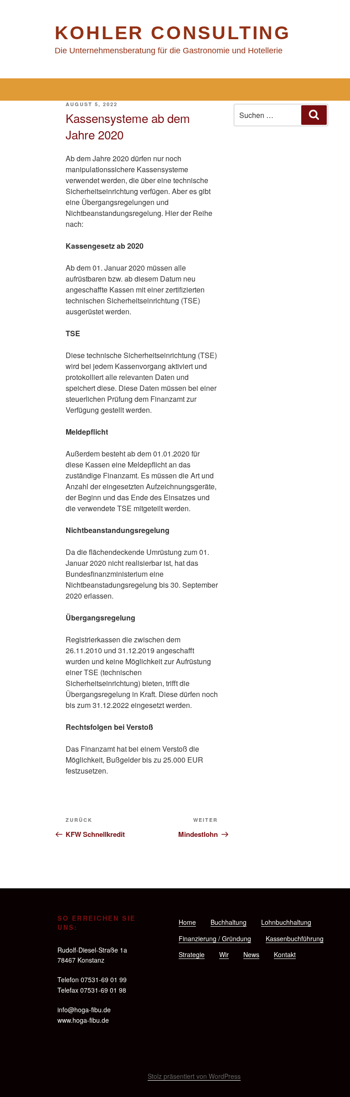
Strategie (192, 954)
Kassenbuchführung (295, 938)
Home (187, 922)
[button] (175, 89)
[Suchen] (314, 114)
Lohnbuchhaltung (286, 922)
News (251, 954)
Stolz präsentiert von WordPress (194, 1076)
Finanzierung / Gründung (215, 938)
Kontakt (285, 954)
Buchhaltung (229, 922)
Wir (224, 954)
